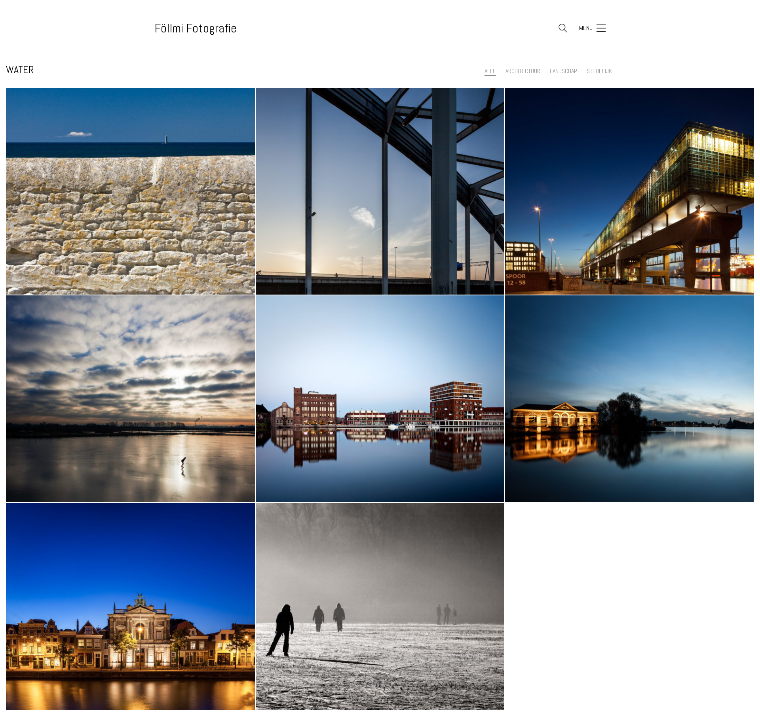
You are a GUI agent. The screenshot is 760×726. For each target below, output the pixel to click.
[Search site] (563, 29)
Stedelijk (599, 71)
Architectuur (522, 71)
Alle (490, 71)
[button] (592, 28)
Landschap (563, 71)
